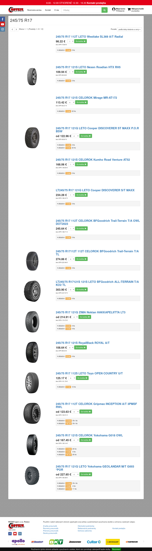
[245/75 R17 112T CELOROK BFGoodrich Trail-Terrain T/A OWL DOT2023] (32, 231)
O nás (56, 10)
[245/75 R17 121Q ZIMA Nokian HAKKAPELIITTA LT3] (32, 323)
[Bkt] (37, 542)
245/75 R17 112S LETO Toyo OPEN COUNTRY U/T (89, 373)
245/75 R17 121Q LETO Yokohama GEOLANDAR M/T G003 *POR (95, 467)
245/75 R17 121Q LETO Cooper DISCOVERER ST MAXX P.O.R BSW (97, 129)
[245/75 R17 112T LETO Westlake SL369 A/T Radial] (32, 47)
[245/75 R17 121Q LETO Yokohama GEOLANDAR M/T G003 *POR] (32, 477)
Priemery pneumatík (50, 531)
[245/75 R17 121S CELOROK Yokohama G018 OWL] (32, 446)
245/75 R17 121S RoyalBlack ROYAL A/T (83, 343)
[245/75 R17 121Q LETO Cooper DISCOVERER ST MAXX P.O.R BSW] (32, 139)
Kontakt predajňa (96, 3)
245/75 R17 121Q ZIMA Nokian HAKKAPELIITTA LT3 (90, 312)
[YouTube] (2, 24)
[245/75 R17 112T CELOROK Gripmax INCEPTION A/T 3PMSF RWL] (32, 414)
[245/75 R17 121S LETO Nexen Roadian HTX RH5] (32, 78)
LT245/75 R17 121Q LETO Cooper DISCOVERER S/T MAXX (95, 190)
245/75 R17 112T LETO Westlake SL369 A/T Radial (89, 36)
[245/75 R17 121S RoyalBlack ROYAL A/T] (32, 353)
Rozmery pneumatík (50, 528)
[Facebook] (2, 19)
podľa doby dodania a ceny (129, 29)
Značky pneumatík (50, 526)
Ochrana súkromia (85, 531)
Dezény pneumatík (50, 533)
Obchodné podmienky (86, 526)
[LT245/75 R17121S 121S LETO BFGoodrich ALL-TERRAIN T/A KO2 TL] (32, 292)
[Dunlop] (94, 542)
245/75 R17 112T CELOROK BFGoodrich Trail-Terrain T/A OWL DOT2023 (98, 222)
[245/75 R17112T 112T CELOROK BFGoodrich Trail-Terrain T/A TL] (32, 262)
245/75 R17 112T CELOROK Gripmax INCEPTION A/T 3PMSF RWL (96, 405)
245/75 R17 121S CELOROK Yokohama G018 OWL (89, 435)
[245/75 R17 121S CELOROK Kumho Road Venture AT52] (32, 170)
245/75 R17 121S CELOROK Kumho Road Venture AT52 (93, 159)
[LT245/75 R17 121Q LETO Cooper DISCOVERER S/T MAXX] (32, 201)
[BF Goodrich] (18, 542)
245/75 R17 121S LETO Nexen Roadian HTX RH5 (88, 67)
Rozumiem (116, 549)
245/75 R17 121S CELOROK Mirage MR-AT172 (86, 97)
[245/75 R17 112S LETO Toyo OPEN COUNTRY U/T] (32, 384)
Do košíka (80, 41)
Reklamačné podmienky (87, 528)
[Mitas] (132, 542)
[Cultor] (75, 542)
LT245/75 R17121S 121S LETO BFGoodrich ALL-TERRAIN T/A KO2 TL (97, 283)
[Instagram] (2, 29)
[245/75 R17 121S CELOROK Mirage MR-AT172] (32, 108)
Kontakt (48, 10)
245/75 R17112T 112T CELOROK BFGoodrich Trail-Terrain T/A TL (97, 252)
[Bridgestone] (56, 542)
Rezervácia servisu (34, 10)
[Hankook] (113, 542)
